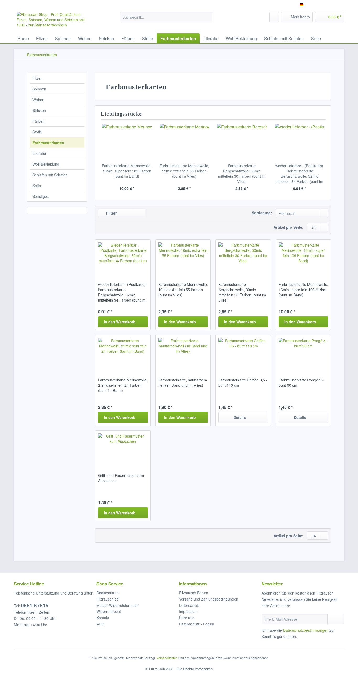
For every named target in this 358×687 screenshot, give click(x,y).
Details (240, 417)
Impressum (188, 611)
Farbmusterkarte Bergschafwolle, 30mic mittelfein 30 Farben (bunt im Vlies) (242, 173)
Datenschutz (189, 605)
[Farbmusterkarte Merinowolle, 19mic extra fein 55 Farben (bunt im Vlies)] (184, 142)
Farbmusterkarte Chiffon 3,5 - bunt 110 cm (242, 382)
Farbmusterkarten (48, 142)
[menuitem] (166, 20)
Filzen (37, 78)
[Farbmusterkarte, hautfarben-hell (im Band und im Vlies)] (183, 353)
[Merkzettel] (274, 17)
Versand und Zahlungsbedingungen (208, 599)
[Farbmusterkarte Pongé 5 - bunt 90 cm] (303, 353)
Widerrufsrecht (108, 611)
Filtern (111, 213)
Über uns (186, 617)
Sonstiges (40, 196)
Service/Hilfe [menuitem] (330, 4)
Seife (36, 185)
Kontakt (102, 617)
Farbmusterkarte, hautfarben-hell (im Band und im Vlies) (182, 382)
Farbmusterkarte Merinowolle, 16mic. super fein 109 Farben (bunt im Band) (126, 171)
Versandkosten (167, 658)
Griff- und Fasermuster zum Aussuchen (121, 478)
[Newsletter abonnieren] (335, 619)
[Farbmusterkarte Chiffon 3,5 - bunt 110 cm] (243, 353)
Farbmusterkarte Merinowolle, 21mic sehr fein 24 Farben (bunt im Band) (123, 385)
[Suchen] (207, 17)
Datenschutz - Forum (196, 623)
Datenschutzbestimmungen (305, 630)
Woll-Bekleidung (45, 164)
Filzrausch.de (107, 599)
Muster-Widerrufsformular (117, 605)
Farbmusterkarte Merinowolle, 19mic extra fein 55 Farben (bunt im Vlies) (184, 171)
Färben (38, 121)
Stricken (39, 110)
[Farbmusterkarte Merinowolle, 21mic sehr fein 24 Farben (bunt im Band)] (123, 353)
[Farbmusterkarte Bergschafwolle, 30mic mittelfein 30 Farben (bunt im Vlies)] (242, 142)
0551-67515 (34, 605)
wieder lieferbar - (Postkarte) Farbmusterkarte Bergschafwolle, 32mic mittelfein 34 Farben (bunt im (299, 173)
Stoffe (37, 131)
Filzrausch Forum (193, 592)
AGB (100, 623)
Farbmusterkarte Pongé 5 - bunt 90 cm (301, 382)
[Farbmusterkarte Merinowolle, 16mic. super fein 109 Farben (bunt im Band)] (127, 142)
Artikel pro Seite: (288, 227)
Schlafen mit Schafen (50, 174)
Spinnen (39, 88)
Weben (38, 99)
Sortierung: (262, 212)
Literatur (39, 153)
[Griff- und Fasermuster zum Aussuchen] (123, 449)
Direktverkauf (107, 592)
